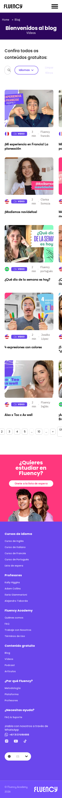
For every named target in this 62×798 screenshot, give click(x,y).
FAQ (7, 623)
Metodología (13, 688)
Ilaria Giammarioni (16, 594)
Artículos (10, 671)
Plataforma (12, 694)
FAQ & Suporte (13, 717)
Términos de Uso (15, 636)
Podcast (10, 665)
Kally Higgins (12, 582)
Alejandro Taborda (16, 601)
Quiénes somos (14, 617)
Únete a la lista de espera (31, 483)
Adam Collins (13, 588)
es (17, 756)
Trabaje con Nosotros (18, 630)
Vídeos (9, 659)
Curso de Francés (15, 553)
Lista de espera (14, 565)
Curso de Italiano (15, 547)
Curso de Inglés (14, 541)
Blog (18, 19)
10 (39, 431)
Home (6, 19)
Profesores (11, 700)
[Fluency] (13, 6)
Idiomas (24, 70)
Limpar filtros (49, 70)
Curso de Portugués (17, 559)
